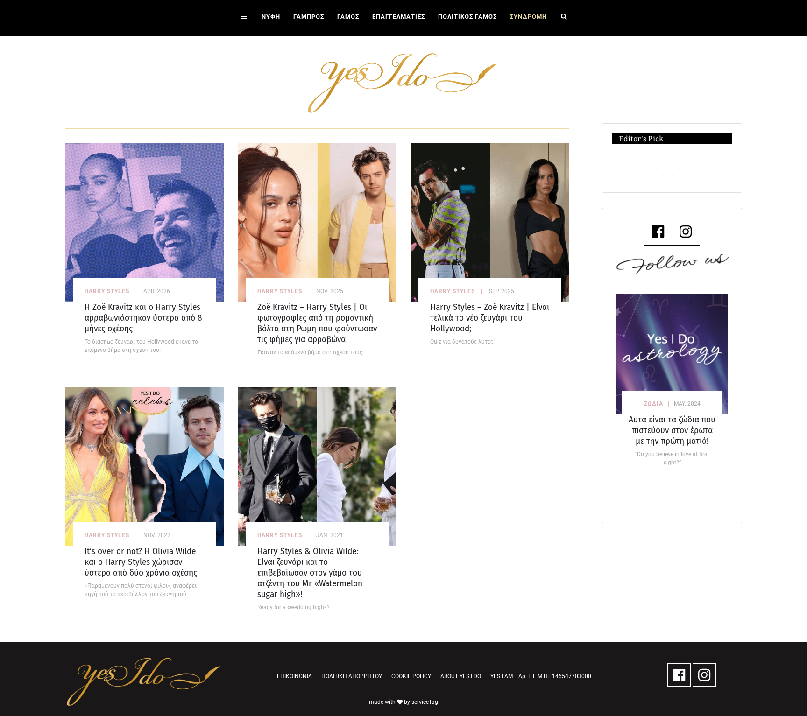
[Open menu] (243, 18)
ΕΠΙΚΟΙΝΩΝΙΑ (294, 676)
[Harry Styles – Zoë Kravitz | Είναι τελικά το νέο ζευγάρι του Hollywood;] (490, 221)
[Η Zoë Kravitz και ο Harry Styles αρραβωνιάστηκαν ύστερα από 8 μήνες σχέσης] (144, 221)
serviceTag (424, 702)
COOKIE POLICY (411, 676)
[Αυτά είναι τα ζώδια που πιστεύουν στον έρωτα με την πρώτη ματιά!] (672, 354)
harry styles (107, 291)
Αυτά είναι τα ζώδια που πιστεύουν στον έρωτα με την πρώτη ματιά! (672, 430)
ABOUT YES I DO (460, 676)
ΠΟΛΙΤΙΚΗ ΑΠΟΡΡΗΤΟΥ (351, 676)
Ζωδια (653, 403)
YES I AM (501, 676)
